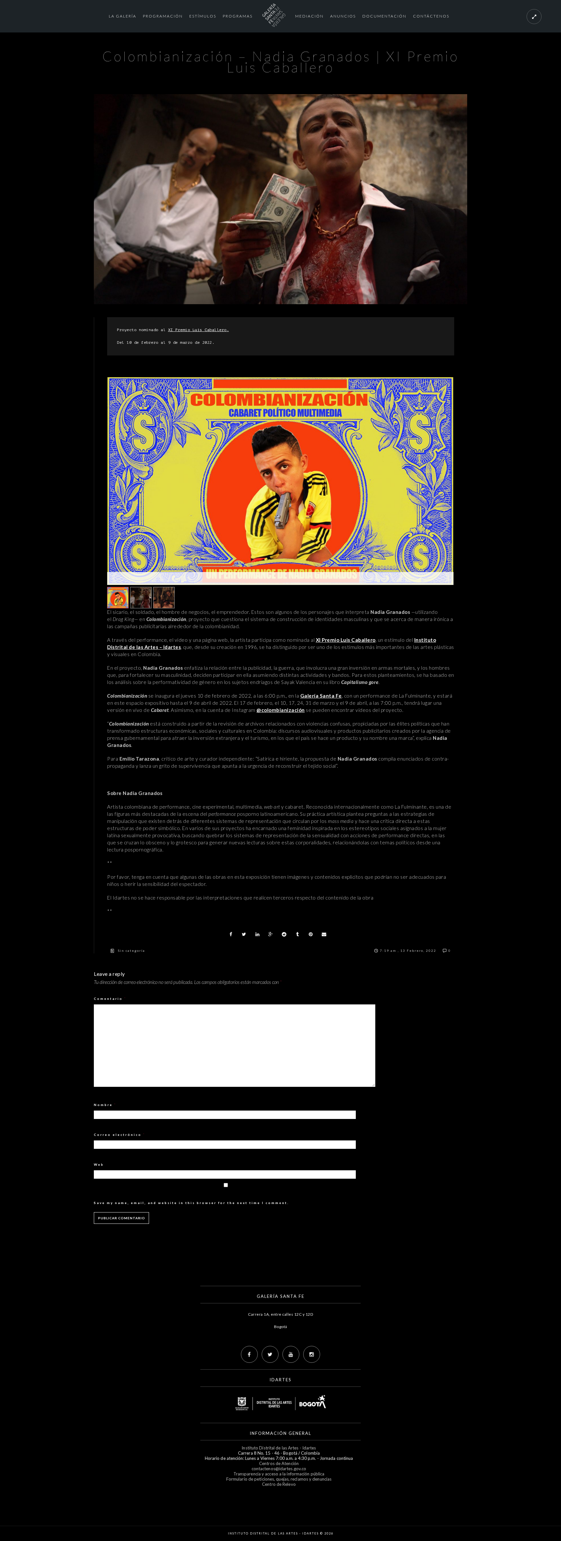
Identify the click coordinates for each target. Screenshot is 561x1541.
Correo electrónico (119, 1135)
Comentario (110, 998)
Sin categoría (131, 950)
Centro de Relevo (279, 1484)
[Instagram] (312, 1354)
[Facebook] (249, 1354)
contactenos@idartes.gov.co (279, 1468)
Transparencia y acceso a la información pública (279, 1473)
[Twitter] (270, 1354)
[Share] (230, 934)
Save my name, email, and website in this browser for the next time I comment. (191, 1203)
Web (99, 1164)
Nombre (105, 1105)
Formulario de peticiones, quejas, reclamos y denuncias (278, 1479)
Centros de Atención (279, 1463)
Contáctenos (431, 16)
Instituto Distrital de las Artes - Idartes (279, 1447)
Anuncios (343, 16)
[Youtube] (291, 1354)
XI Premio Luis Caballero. (198, 330)
